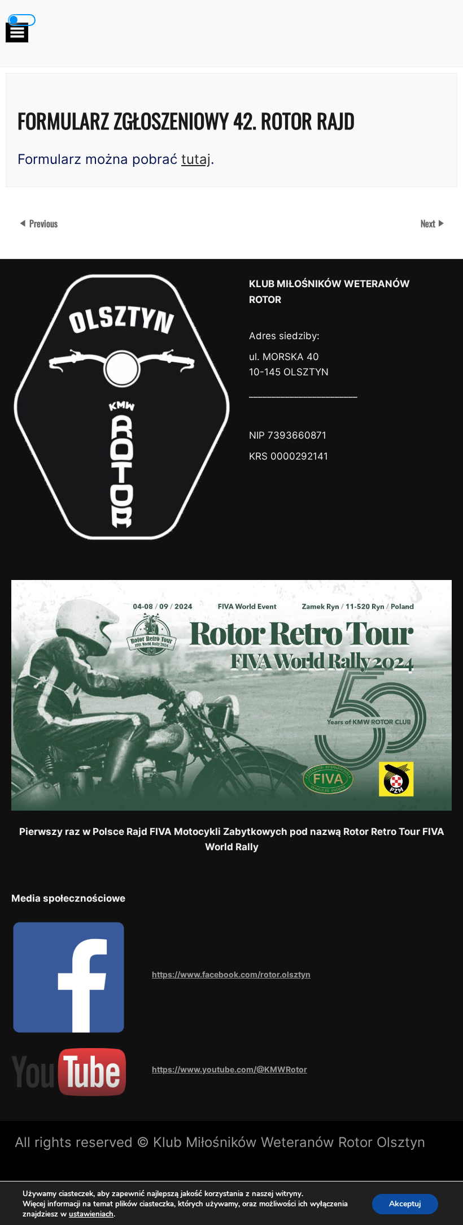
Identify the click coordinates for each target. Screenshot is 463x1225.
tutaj (196, 159)
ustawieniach (91, 1214)
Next (429, 223)
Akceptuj (405, 1203)
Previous (43, 223)
